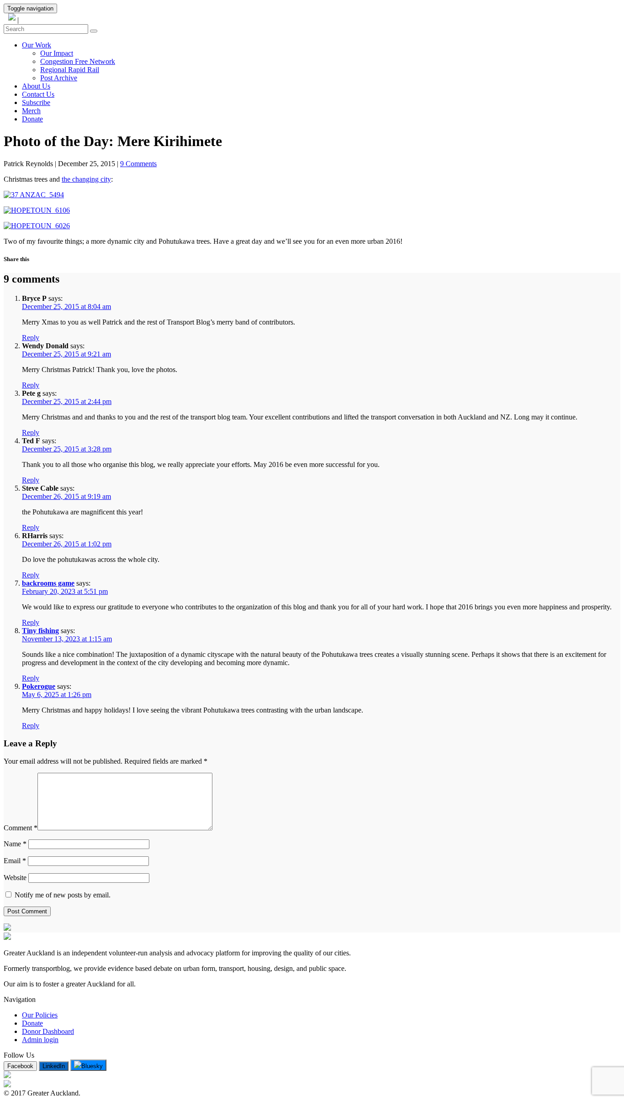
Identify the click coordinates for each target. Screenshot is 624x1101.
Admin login (40, 1039)
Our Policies (40, 1015)
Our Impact (56, 53)
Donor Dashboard (48, 1031)
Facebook (20, 1066)
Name (15, 844)
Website (15, 877)
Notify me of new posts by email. (62, 895)
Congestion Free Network (77, 61)
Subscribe (36, 102)
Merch (31, 111)
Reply (30, 337)
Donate (32, 119)
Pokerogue (38, 686)
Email (15, 861)
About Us (36, 86)
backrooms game (48, 583)
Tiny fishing (40, 630)
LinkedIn (53, 1066)
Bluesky (92, 1066)
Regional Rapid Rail (69, 69)
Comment (20, 828)
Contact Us (38, 94)
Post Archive (58, 78)
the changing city (86, 179)
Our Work (36, 45)
